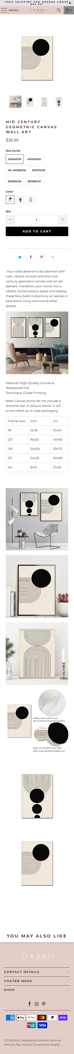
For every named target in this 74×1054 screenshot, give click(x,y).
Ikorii (17, 1040)
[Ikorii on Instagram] (37, 1004)
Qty (8, 211)
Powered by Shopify (47, 1044)
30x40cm (14, 159)
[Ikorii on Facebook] (30, 1004)
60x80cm (14, 181)
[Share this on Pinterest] (41, 257)
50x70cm (38, 170)
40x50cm (34, 159)
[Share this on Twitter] (19, 257)
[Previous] (9, 58)
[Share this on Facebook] (30, 257)
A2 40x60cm (17, 170)
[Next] (65, 58)
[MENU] (2, 10)
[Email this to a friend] (52, 257)
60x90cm (34, 181)
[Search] (59, 10)
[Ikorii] (37, 10)
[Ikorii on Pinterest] (44, 1004)
